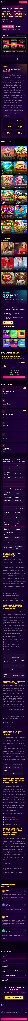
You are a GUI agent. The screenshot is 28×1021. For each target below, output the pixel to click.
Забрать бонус (7, 26)
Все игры (3, 144)
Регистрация (23, 1)
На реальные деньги (9, 326)
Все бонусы (19, 26)
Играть (20, 1017)
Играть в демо (8, 322)
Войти (15, 1)
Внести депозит (14, 376)
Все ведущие (4, 240)
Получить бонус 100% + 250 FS (14, 997)
